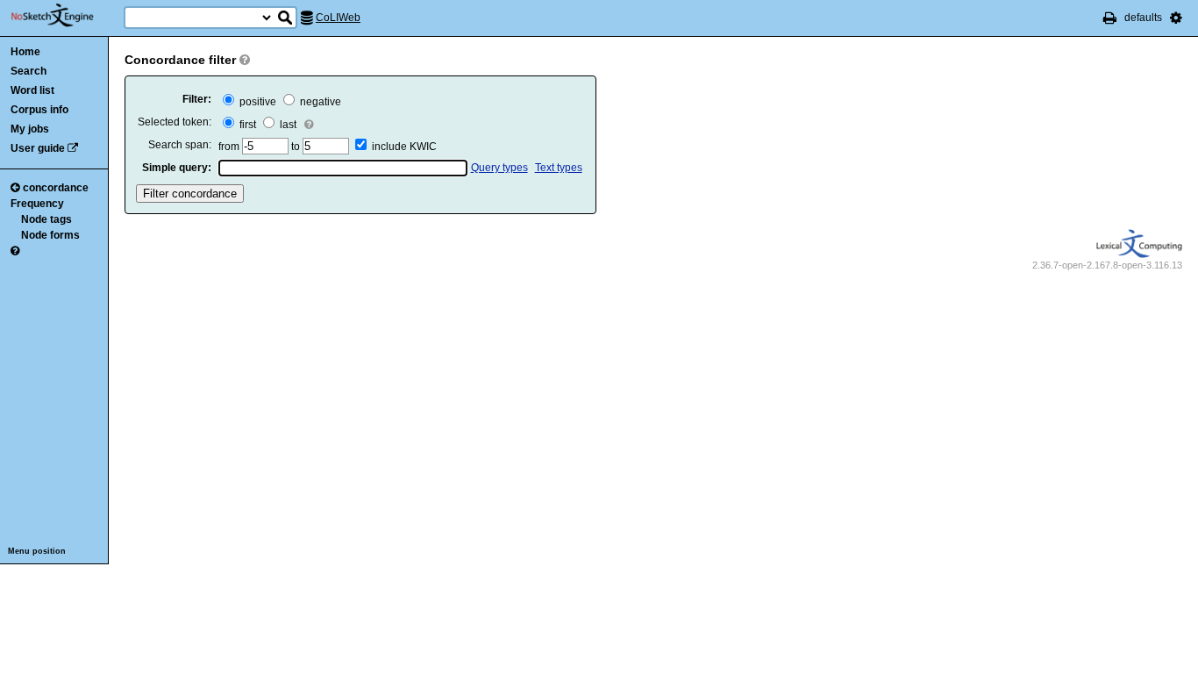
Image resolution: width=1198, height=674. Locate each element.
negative (319, 102)
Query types (499, 167)
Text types (558, 167)
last (286, 124)
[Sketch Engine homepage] (65, 16)
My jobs (30, 129)
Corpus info (39, 110)
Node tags (46, 219)
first (246, 124)
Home (25, 52)
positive (256, 102)
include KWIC (404, 146)
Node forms (50, 235)
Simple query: (176, 167)
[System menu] (1176, 17)
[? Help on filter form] (244, 60)
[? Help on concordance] (15, 251)
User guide (38, 148)
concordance (56, 188)
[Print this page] (1109, 17)
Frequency (37, 203)
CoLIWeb (338, 17)
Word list (32, 90)
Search (28, 71)
